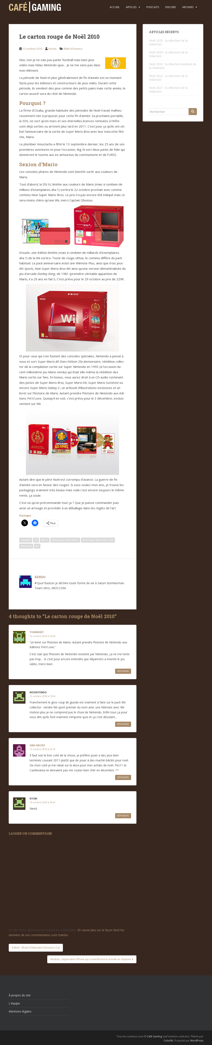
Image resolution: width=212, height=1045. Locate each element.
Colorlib (168, 1040)
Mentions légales (20, 1011)
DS (35, 540)
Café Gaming (154, 1036)
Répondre (123, 671)
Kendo (52, 49)
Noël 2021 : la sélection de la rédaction (168, 89)
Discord (170, 7)
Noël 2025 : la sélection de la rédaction (168, 42)
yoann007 (36, 632)
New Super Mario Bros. (65, 540)
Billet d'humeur (73, 49)
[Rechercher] (193, 111)
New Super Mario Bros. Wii (97, 540)
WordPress (196, 1040)
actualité (26, 540)
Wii (37, 546)
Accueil (115, 7)
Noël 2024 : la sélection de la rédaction (168, 54)
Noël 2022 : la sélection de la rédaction (168, 78)
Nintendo (26, 546)
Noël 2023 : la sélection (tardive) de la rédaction (172, 66)
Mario (44, 540)
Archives (187, 7)
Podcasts (152, 7)
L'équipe (14, 1003)
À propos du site (20, 995)
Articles (131, 7)
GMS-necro (37, 745)
